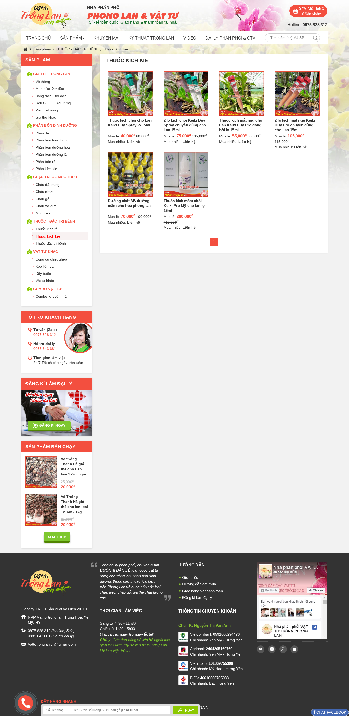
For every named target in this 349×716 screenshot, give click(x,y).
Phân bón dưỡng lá (51, 154)
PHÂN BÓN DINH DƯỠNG (55, 125)
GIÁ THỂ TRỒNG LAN (51, 74)
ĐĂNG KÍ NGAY (52, 425)
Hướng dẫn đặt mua (199, 584)
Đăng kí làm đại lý (197, 597)
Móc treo (43, 213)
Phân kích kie (46, 169)
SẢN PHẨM (71, 38)
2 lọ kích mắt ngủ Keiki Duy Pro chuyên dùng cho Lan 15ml (295, 125)
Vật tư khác (45, 281)
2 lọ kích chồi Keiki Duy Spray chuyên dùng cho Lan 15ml (185, 125)
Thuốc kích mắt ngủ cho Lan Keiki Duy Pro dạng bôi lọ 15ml (240, 125)
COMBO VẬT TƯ (47, 289)
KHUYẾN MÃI (106, 38)
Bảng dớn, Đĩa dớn (51, 96)
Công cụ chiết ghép (51, 259)
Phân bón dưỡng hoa (53, 147)
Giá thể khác (46, 117)
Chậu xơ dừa (46, 206)
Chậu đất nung (48, 185)
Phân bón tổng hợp (51, 140)
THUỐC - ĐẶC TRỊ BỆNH (77, 49)
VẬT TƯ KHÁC (45, 252)
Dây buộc (43, 273)
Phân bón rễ (45, 162)
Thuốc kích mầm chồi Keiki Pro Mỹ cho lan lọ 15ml (184, 206)
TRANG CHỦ (38, 38)
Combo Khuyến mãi (51, 296)
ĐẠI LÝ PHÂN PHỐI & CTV (230, 38)
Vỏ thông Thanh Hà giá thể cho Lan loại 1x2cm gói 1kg (73, 469)
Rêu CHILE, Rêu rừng (53, 103)
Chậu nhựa (45, 192)
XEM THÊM (57, 537)
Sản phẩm (42, 49)
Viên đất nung (47, 110)
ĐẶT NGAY (186, 710)
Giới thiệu (190, 577)
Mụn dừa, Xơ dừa (50, 89)
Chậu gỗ (42, 199)
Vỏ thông (43, 82)
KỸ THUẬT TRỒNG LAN (151, 38)
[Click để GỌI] (24, 702)
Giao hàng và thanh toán (202, 591)
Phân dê (42, 133)
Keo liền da (45, 266)
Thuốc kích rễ (47, 229)
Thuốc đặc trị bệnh (51, 243)
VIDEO (189, 38)
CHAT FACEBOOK (330, 712)
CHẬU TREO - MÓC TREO (55, 177)
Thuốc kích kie (116, 49)
